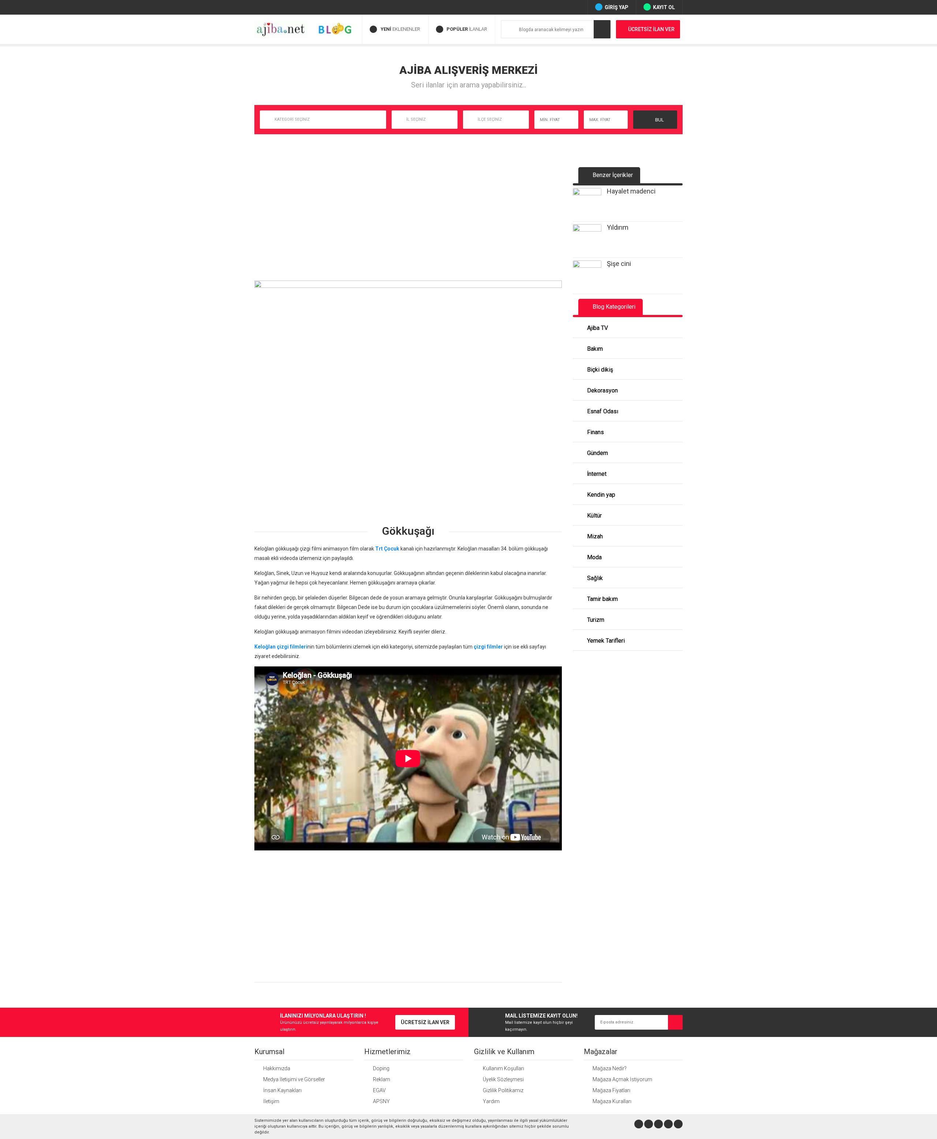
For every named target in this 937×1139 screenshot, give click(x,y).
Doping (381, 1068)
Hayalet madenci (631, 191)
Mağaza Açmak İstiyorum (622, 1079)
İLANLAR (467, 29)
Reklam (381, 1079)
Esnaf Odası (602, 411)
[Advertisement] (408, 222)
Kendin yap (600, 494)
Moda (594, 557)
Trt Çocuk (387, 549)
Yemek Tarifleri (605, 640)
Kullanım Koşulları (503, 1068)
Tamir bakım (602, 598)
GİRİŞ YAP (616, 7)
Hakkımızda (276, 1068)
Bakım (594, 348)
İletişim (271, 1101)
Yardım (491, 1101)
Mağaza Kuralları (612, 1101)
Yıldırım (617, 227)
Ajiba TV (597, 327)
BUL (659, 120)
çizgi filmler (488, 647)
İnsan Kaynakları (282, 1090)
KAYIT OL (664, 7)
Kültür (594, 515)
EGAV (379, 1090)
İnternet (596, 473)
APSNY (381, 1101)
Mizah (594, 536)
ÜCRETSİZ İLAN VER (651, 29)
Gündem (597, 453)
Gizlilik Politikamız (503, 1090)
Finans (595, 432)
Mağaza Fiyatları (611, 1090)
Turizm (595, 619)
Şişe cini (619, 263)
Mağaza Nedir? (610, 1068)
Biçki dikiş (599, 369)
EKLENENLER (400, 29)
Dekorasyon (602, 390)
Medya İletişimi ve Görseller (294, 1079)
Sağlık (594, 578)
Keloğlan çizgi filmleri (280, 647)
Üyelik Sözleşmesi (503, 1079)
